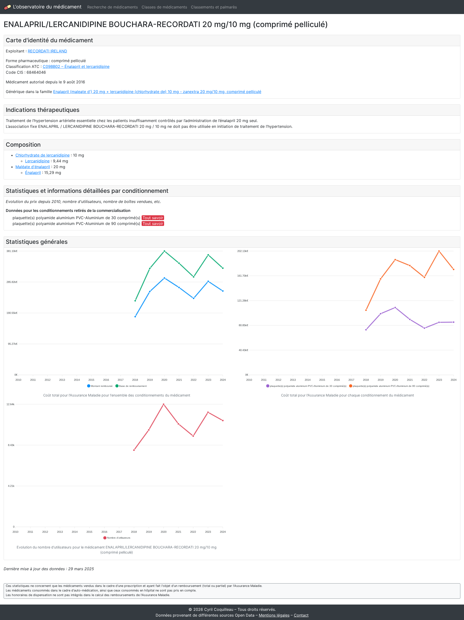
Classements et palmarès (214, 7)
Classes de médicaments (164, 7)
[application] (116, 319)
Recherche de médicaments (112, 7)
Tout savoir (153, 217)
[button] (100, 386)
